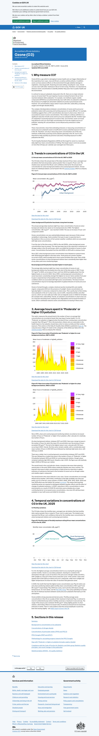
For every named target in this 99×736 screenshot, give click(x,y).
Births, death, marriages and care (22, 690)
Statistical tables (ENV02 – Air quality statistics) (47, 651)
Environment (21, 31)
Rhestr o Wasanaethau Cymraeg (22, 724)
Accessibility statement (37, 721)
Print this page (19, 87)
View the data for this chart (40, 215)
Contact (48, 721)
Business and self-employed (21, 694)
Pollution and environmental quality (36, 31)
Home (14, 31)
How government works (70, 708)
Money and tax (42, 701)
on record (63, 482)
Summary (35, 621)
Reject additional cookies (41, 21)
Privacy (19, 721)
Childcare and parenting (20, 697)
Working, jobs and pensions (46, 711)
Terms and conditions (59, 721)
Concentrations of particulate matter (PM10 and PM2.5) (49, 631)
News (65, 690)
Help (13, 721)
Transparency (67, 704)
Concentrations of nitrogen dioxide (42, 628)
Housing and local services (46, 697)
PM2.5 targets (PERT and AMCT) (42, 635)
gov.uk (81, 326)
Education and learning (45, 687)
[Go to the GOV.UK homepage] (18, 27)
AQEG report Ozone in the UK (60, 608)
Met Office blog (61, 590)
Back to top (17, 656)
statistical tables (69, 169)
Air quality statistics (60, 31)
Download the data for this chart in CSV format (46, 219)
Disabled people (17, 708)
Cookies (25, 721)
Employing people (43, 690)
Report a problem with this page (75, 668)
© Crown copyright (81, 731)
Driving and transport (19, 711)
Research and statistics (70, 697)
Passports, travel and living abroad (49, 704)
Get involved (67, 711)
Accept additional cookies (21, 21)
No (41, 668)
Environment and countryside (47, 694)
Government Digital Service (42, 724)
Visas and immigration (45, 708)
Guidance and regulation (71, 694)
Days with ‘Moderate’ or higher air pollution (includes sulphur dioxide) (53, 642)
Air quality (50, 31)
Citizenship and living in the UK (22, 701)
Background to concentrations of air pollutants (46, 625)
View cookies (55, 21)
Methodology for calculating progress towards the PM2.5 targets (52, 638)
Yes (32, 668)
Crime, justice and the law (20, 704)
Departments (67, 687)
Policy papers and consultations (73, 701)
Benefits (15, 687)
